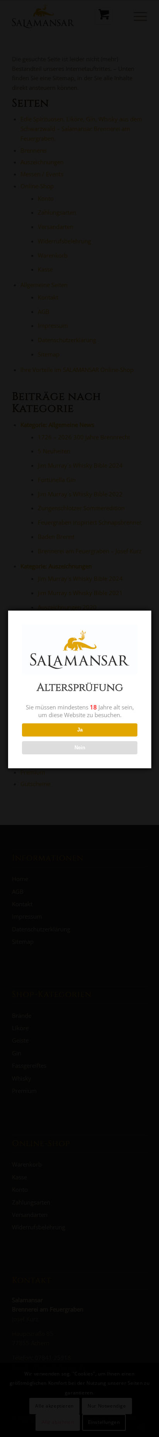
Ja (80, 730)
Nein (79, 747)
